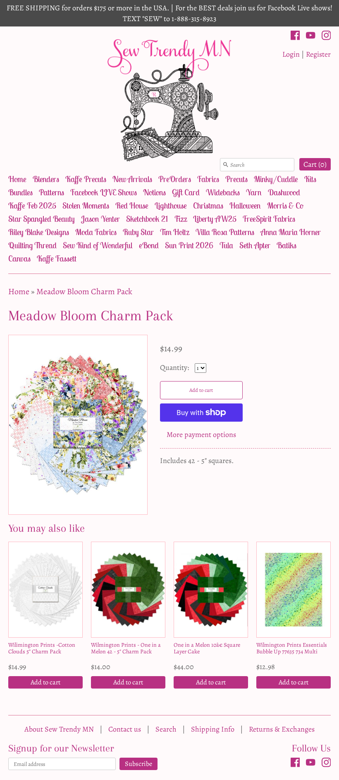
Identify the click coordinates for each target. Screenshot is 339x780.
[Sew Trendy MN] (169, 99)
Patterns (51, 192)
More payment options (201, 434)
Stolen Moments (85, 205)
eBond (149, 245)
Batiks (286, 245)
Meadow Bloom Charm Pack (84, 291)
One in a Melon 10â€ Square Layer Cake (207, 648)
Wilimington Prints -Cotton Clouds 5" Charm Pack (41, 648)
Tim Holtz (174, 232)
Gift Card (186, 192)
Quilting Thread (32, 245)
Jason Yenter (100, 219)
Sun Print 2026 (189, 245)
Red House (131, 205)
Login (291, 54)
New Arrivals (132, 179)
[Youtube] (310, 37)
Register (318, 54)
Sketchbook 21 (147, 219)
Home (17, 179)
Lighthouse (171, 205)
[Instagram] (326, 37)
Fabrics (208, 179)
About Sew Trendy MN (59, 729)
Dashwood (284, 192)
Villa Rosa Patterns (225, 232)
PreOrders (174, 179)
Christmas (208, 205)
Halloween (245, 205)
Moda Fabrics (96, 232)
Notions (154, 192)
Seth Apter (254, 245)
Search (166, 729)
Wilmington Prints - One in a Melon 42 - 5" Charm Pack (126, 648)
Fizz (180, 219)
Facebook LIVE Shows (103, 192)
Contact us (124, 729)
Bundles (20, 192)
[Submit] (225, 164)
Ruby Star (138, 232)
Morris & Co (285, 205)
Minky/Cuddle (276, 179)
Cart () (315, 164)
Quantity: (175, 367)
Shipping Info (212, 729)
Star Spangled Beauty (41, 219)
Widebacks (223, 192)
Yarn (254, 192)
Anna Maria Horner (290, 232)
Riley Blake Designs (38, 232)
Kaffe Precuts (85, 179)
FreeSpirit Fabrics (269, 219)
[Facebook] (295, 37)
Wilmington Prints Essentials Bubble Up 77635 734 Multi (291, 648)
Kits (310, 179)
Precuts (236, 179)
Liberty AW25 (214, 219)
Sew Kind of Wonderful (98, 245)
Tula (226, 245)
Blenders (46, 179)
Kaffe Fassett (56, 258)
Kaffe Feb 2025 (32, 205)
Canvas (19, 258)
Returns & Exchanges (282, 729)
